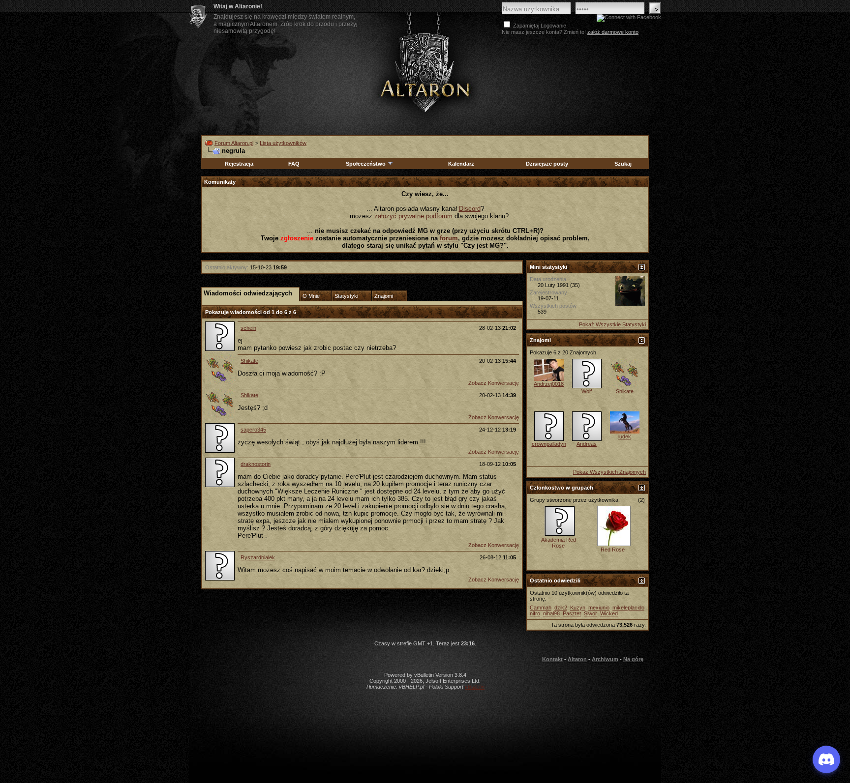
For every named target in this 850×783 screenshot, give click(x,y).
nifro (535, 613)
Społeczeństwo (366, 164)
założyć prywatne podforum (413, 216)
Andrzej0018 (549, 384)
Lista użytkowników (283, 143)
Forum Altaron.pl (233, 143)
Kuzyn (577, 607)
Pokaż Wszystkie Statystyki (612, 324)
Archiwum (605, 659)
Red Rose (613, 549)
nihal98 (551, 613)
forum (449, 238)
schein (248, 328)
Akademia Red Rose (558, 543)
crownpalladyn (549, 444)
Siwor (590, 613)
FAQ (294, 164)
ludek (624, 436)
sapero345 (253, 430)
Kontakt (552, 659)
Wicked (609, 613)
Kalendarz (461, 164)
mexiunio (598, 607)
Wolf (586, 391)
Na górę (633, 659)
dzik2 (560, 607)
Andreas (587, 444)
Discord (470, 208)
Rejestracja (239, 164)
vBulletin (475, 687)
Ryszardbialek (258, 557)
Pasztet (572, 613)
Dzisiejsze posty (547, 164)
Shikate (249, 361)
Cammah (540, 607)
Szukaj (623, 164)
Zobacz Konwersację (493, 383)
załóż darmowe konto (612, 32)
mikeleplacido (628, 607)
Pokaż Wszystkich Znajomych (609, 472)
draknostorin (256, 464)
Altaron (425, 72)
